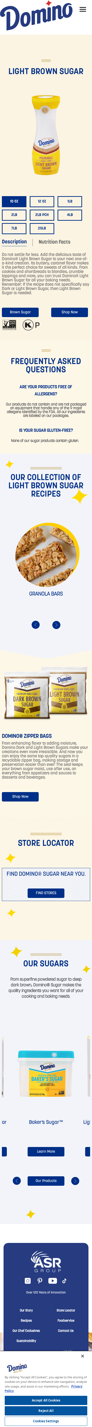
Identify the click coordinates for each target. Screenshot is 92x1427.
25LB (42, 228)
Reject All (45, 1411)
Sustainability (26, 1341)
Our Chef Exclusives (26, 1331)
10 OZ (14, 201)
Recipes (26, 1321)
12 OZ (42, 201)
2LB (14, 215)
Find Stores (46, 893)
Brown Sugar (20, 312)
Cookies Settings (46, 1421)
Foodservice (66, 1321)
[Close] (82, 1356)
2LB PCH (42, 215)
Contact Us (66, 1331)
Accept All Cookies (46, 1400)
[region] (46, 1389)
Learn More (46, 1152)
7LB (14, 228)
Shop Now (70, 312)
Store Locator (66, 1310)
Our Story (26, 1310)
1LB (69, 201)
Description (14, 242)
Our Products (46, 1181)
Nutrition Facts (55, 242)
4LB (70, 215)
